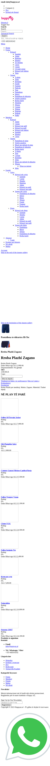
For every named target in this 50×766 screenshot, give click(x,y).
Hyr (7, 10)
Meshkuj (9, 679)
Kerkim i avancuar (12, 663)
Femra (8, 677)
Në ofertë (9, 685)
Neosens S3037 (7, 630)
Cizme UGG (6, 524)
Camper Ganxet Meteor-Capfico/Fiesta (16, 471)
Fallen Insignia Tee (8, 550)
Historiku (9, 660)
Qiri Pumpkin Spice (9, 444)
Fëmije (8, 681)
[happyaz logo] (7, 20)
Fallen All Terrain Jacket (11, 418)
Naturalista (5, 603)
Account (4, 250)
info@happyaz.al (12, 646)
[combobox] (11, 31)
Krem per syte (6, 577)
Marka (8, 683)
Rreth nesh (9, 667)
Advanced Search (7, 34)
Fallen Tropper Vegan (9, 497)
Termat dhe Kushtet (13, 669)
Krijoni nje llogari (12, 12)
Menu (3, 44)
